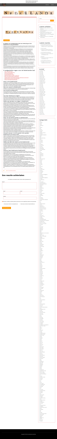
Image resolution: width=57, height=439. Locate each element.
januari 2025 (42, 90)
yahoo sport (42, 414)
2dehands (41, 125)
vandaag (41, 386)
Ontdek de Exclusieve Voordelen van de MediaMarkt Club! (47, 54)
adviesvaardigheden (43, 134)
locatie (41, 274)
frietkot (41, 217)
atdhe (41, 150)
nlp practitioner (42, 299)
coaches (41, 175)
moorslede (42, 287)
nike (40, 293)
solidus (41, 337)
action (41, 129)
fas (40, 202)
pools (41, 316)
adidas (41, 131)
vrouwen (41, 403)
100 (40, 121)
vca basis (41, 389)
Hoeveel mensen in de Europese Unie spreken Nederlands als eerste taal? (17, 77)
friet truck (41, 215)
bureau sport (42, 169)
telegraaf (41, 364)
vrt (40, 404)
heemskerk (42, 244)
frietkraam (42, 218)
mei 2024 (41, 98)
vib (40, 393)
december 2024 (42, 91)
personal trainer (42, 312)
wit (40, 410)
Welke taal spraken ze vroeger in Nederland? (12, 75)
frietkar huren (42, 216)
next (41, 292)
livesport (41, 273)
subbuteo (41, 358)
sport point (42, 348)
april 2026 (41, 74)
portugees (41, 318)
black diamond (42, 158)
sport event (42, 346)
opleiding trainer (42, 309)
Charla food (43, 48)
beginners (41, 154)
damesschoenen (42, 182)
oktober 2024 (42, 93)
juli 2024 (41, 96)
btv (40, 167)
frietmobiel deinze (43, 219)
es (40, 196)
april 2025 (41, 87)
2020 (41, 124)
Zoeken (40, 18)
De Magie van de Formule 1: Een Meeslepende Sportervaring (46, 62)
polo (40, 315)
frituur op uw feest (43, 223)
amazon (41, 141)
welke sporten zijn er (43, 407)
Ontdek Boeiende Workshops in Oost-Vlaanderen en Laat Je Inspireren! (46, 33)
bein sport (41, 155)
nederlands (42, 290)
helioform (41, 245)
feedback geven (42, 203)
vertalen (41, 391)
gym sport (41, 241)
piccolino (41, 313)
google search (42, 238)
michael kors (42, 284)
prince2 (41, 319)
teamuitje (41, 362)
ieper (41, 253)
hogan (41, 249)
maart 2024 (42, 100)
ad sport (41, 130)
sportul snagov (42, 357)
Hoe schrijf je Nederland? (9, 73)
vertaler (41, 392)
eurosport (41, 198)
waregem (41, 406)
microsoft (41, 285)
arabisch (41, 144)
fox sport (41, 213)
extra (41, 200)
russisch (41, 323)
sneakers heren (42, 334)
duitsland (41, 190)
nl (40, 297)
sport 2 (41, 341)
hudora (41, 252)
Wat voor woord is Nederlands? (10, 72)
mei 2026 (41, 73)
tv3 (40, 381)
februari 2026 (42, 76)
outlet (41, 310)
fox (40, 212)
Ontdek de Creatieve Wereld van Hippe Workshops (46, 28)
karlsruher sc (42, 262)
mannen (41, 277)
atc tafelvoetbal (42, 149)
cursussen (41, 181)
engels (41, 194)
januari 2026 (42, 77)
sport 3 (41, 343)
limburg (41, 272)
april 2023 (41, 112)
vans (41, 387)
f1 (40, 201)
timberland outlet (43, 370)
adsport (41, 133)
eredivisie (41, 195)
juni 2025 (41, 85)
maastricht (42, 275)
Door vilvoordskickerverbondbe (11, 170)
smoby (41, 332)
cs (40, 180)
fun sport (41, 226)
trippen (41, 379)
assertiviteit (42, 148)
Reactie (3, 181)
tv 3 (40, 380)
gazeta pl (41, 228)
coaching (41, 176)
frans (41, 214)
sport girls (41, 347)
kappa (41, 261)
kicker (41, 264)
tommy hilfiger (42, 372)
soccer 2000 (42, 335)
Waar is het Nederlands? (9, 71)
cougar (41, 178)
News (42, 56)
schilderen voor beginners (44, 324)
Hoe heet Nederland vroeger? (9, 74)
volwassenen (42, 402)
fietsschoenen (42, 206)
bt (40, 165)
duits (41, 189)
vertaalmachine (42, 390)
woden (41, 412)
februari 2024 (42, 101)
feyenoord (41, 205)
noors (41, 301)
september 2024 (42, 94)
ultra (41, 382)
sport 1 (41, 340)
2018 (41, 123)
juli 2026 (41, 71)
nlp (40, 298)
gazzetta (41, 229)
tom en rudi (42, 371)
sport (41, 339)
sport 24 (41, 342)
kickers (41, 266)
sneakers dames (42, 333)
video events (42, 394)
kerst (41, 263)
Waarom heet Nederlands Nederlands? (11, 79)
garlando (41, 227)
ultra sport (42, 383)
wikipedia (41, 409)
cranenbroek (42, 179)
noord (41, 300)
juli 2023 (41, 109)
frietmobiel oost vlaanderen (44, 220)
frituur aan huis (42, 222)
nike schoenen (42, 296)
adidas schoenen (42, 132)
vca (40, 388)
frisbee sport (42, 221)
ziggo (41, 416)
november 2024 (42, 92)
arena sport (42, 145)
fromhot (41, 224)
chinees (41, 172)
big (40, 157)
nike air (41, 294)
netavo (41, 291)
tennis (41, 366)
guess (41, 240)
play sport (41, 314)
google (41, 237)
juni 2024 (41, 97)
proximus (41, 320)
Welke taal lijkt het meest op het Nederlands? (12, 78)
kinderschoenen (42, 268)
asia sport (41, 147)
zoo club (41, 419)
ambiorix (41, 142)
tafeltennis (42, 361)
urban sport (42, 385)
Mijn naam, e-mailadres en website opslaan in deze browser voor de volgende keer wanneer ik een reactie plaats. (19, 201)
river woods (42, 321)
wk (40, 411)
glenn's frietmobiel (43, 236)
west (41, 408)
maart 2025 (42, 88)
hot (40, 251)
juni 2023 (41, 110)
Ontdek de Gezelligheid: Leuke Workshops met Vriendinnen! (47, 30)
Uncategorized (9, 8)
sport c (41, 345)
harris (41, 242)
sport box (41, 344)
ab (40, 128)
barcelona (41, 153)
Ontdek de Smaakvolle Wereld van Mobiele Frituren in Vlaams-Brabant (47, 46)
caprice (41, 170)
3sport (41, 127)
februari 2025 (42, 89)
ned (40, 289)
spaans (41, 338)
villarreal (41, 395)
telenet (41, 365)
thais (41, 367)
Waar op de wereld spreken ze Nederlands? (12, 76)
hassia (41, 243)
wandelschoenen (43, 405)
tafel (41, 360)
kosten (41, 270)
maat (41, 276)
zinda (41, 418)
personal (41, 311)
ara (40, 143)
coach (41, 173)
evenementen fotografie (44, 199)
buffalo (41, 168)
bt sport (41, 166)
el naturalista (42, 193)
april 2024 (41, 99)
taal (40, 359)
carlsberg (41, 171)
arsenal (41, 146)
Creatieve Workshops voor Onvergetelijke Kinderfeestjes (46, 37)
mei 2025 (41, 86)
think (41, 368)
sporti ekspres (42, 355)
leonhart (41, 271)
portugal (41, 317)
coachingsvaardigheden (44, 177)
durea (41, 191)
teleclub (41, 363)
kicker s (41, 265)
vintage (41, 396)
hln (40, 247)
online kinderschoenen (43, 307)
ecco (41, 192)
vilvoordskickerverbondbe (45, 44)
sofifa (41, 336)
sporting (41, 356)
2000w (41, 122)
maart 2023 (42, 113)
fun (40, 225)
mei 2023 (41, 111)
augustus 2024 (42, 95)
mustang (41, 288)
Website (4, 196)
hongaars (41, 250)
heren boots (42, 246)
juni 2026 (41, 72)
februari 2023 (42, 114)
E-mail (21, 191)
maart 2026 (42, 75)
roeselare (41, 322)
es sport (41, 197)
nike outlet (42, 295)
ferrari (41, 204)
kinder (41, 267)
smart (41, 331)
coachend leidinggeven (43, 174)
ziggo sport (42, 417)
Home (3, 8)
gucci (41, 239)
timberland (42, 369)
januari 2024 (42, 102)
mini (41, 286)
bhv (40, 156)
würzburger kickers (43, 413)
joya (40, 260)
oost (40, 308)
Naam (4, 191)
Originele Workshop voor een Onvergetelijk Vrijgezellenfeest (47, 35)
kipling (41, 269)
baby (41, 152)
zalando (41, 415)
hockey (41, 248)
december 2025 (42, 78)
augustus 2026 (42, 70)
